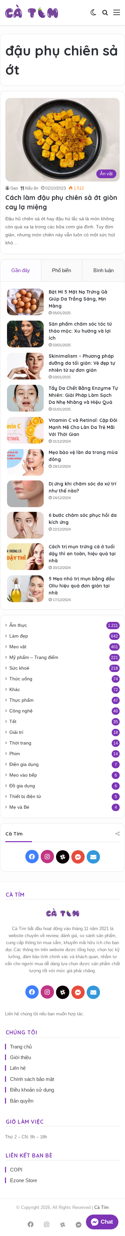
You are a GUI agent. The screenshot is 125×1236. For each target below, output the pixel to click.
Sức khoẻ (19, 668)
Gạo (14, 188)
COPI (16, 1169)
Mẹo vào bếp (23, 775)
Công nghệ (21, 710)
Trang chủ (21, 1046)
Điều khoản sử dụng (32, 1090)
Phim (14, 753)
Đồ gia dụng (22, 785)
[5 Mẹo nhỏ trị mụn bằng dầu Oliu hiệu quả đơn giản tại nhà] (25, 588)
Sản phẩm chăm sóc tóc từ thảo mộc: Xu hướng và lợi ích (80, 331)
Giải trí (16, 732)
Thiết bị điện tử (25, 796)
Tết (12, 721)
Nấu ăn (31, 188)
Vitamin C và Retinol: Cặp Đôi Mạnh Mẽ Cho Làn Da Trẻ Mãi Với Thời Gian (83, 427)
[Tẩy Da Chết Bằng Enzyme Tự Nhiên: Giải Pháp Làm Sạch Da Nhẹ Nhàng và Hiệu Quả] (25, 398)
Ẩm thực (18, 625)
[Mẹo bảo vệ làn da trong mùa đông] (25, 462)
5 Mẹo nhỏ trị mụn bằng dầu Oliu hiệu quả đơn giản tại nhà (82, 586)
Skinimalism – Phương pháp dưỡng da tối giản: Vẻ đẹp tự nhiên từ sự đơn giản (82, 363)
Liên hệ (18, 1068)
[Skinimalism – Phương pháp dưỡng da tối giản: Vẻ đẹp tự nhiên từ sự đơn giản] (25, 366)
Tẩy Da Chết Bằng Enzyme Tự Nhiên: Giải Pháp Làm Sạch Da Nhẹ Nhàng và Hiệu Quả (83, 395)
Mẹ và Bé (19, 807)
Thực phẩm (21, 700)
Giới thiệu (20, 1057)
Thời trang (20, 743)
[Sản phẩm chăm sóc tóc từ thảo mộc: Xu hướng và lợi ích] (25, 334)
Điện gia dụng (24, 764)
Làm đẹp (18, 636)
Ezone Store (23, 1180)
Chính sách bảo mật (32, 1079)
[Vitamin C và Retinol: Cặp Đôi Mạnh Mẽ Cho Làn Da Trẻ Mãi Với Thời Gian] (25, 430)
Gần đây (20, 270)
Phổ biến (61, 270)
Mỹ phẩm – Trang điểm (33, 657)
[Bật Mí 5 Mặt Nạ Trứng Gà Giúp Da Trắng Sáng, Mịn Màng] (25, 302)
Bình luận (103, 270)
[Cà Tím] (31, 12)
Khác (14, 689)
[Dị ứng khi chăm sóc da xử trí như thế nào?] (25, 493)
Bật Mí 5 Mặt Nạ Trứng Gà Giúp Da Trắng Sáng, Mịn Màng (78, 299)
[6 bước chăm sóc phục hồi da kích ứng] (25, 525)
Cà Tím (101, 1207)
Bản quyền (21, 1101)
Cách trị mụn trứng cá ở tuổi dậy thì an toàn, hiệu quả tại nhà (82, 554)
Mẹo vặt (17, 646)
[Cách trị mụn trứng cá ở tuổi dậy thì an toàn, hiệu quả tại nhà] (25, 556)
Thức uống (20, 678)
